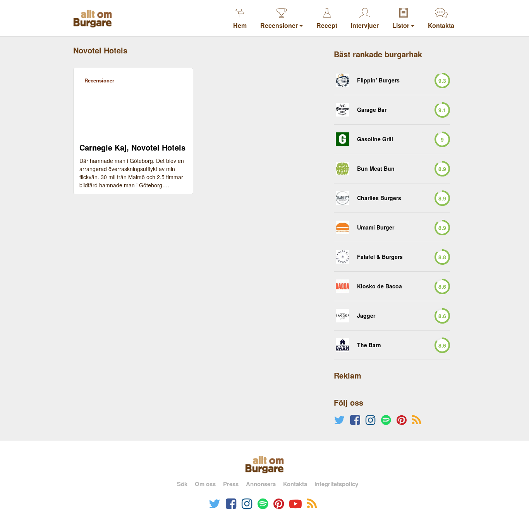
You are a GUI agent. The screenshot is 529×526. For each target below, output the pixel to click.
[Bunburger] (342, 168)
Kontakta (441, 25)
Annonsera (261, 484)
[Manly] (342, 227)
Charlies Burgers (379, 198)
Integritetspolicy (336, 484)
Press (231, 484)
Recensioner (279, 25)
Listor (401, 25)
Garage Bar (371, 110)
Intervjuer (365, 25)
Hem (240, 25)
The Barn (369, 345)
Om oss (205, 484)
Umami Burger (375, 227)
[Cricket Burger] (342, 80)
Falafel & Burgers (380, 257)
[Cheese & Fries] (342, 110)
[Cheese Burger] (342, 257)
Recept (326, 25)
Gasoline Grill (375, 139)
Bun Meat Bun (376, 168)
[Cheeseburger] (342, 139)
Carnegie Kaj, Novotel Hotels (132, 147)
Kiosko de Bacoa (379, 286)
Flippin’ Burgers (378, 80)
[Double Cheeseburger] (342, 198)
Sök (182, 484)
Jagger (366, 316)
